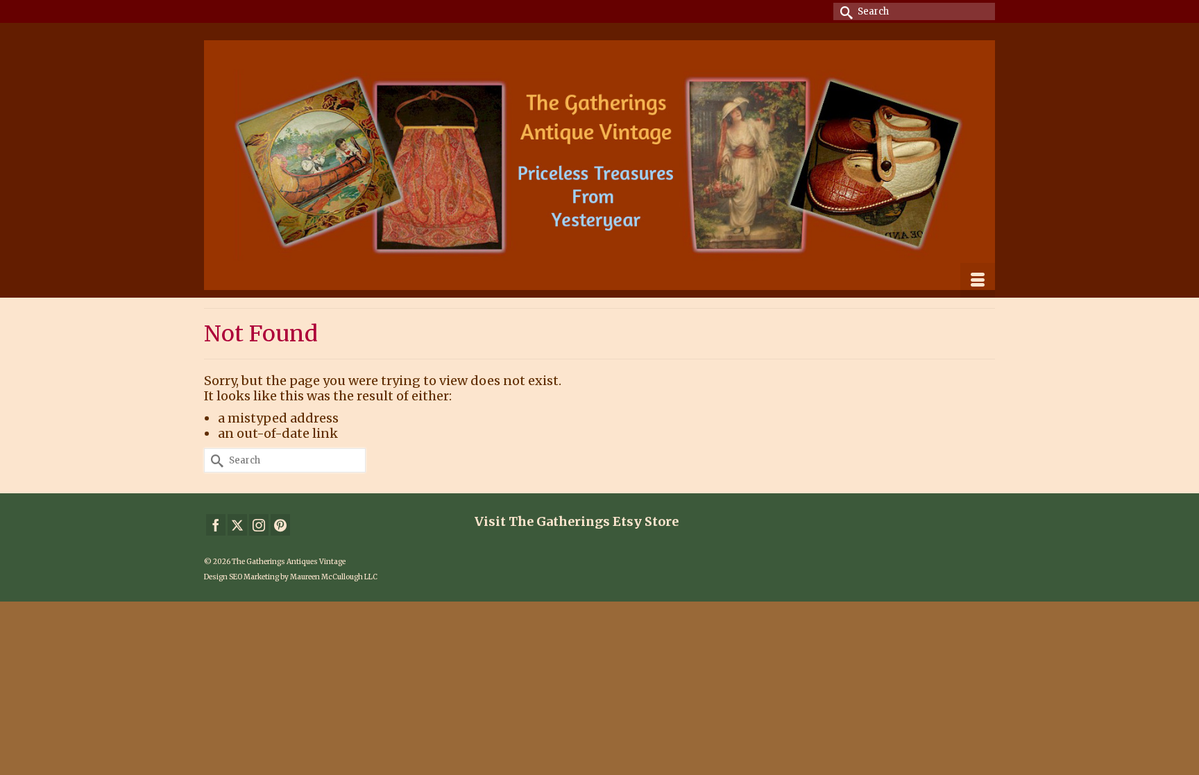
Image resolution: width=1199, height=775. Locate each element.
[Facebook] (216, 525)
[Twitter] (237, 525)
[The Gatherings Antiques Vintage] (599, 165)
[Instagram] (259, 525)
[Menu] (977, 280)
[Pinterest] (280, 525)
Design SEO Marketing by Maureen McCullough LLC (290, 576)
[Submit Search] (843, 11)
